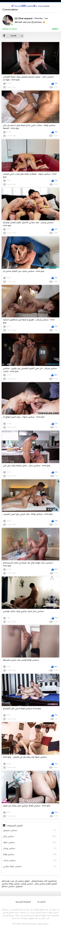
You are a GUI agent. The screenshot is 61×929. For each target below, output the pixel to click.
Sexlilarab (26, 924)
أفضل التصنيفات (14, 826)
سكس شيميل (30, 831)
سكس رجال (30, 837)
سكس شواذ (30, 843)
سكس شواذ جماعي (30, 867)
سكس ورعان (30, 849)
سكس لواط (30, 855)
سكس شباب (30, 861)
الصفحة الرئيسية (23, 902)
